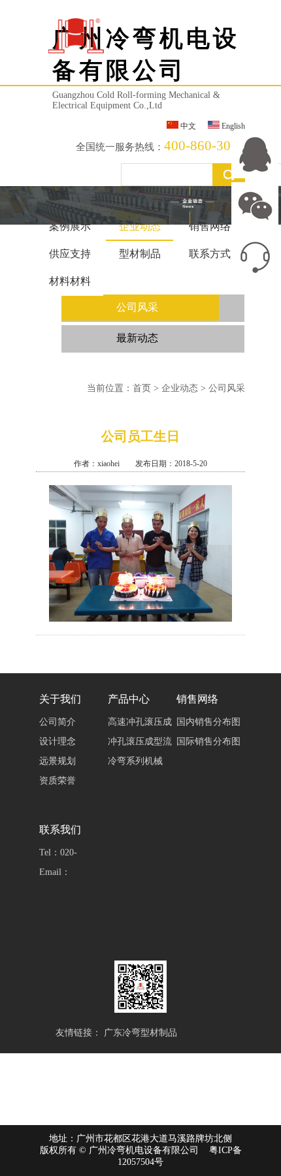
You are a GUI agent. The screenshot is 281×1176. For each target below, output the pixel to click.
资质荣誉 (57, 781)
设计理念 (57, 741)
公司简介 (57, 722)
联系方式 (210, 253)
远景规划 (57, 761)
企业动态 (140, 226)
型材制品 (140, 253)
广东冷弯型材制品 (140, 1033)
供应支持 (70, 253)
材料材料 (70, 281)
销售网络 (210, 226)
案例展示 (70, 226)
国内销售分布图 (208, 722)
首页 (142, 388)
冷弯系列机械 (135, 761)
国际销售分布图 (208, 741)
